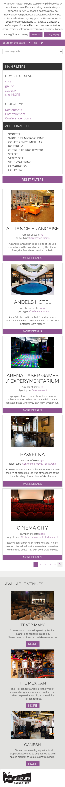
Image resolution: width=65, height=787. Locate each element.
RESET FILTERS (32, 179)
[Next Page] (60, 564)
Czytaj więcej (52, 34)
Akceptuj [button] (36, 34)
